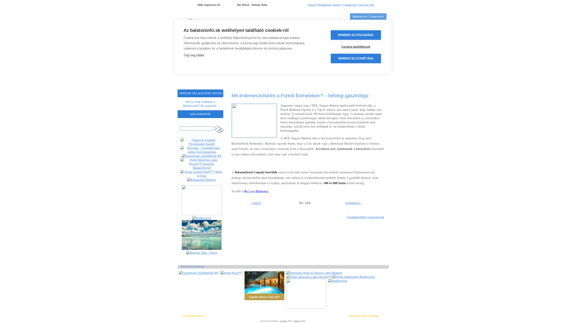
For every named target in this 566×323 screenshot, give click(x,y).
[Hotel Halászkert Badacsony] (353, 277)
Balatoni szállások (242, 78)
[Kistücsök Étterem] (201, 180)
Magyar (381, 4)
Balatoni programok (205, 78)
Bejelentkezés (360, 16)
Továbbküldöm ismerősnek (365, 217)
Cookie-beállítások (356, 46)
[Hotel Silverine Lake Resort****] (309, 277)
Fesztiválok (347, 78)
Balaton (337, 5)
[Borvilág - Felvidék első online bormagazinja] (201, 152)
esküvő (297, 321)
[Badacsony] (201, 218)
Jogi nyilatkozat (284, 316)
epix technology (370, 316)
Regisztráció (377, 16)
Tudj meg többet (194, 55)
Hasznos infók (366, 5)
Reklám (299, 316)
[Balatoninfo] (337, 281)
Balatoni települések (315, 78)
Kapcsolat (370, 78)
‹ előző (256, 203)
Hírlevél (312, 5)
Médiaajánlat (324, 5)
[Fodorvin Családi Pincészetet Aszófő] (201, 144)
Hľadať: (184, 124)
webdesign (354, 316)
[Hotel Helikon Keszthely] (202, 248)
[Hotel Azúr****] (231, 273)
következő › (354, 203)
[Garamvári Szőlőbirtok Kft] (201, 156)
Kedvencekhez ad (264, 316)
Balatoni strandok (277, 78)
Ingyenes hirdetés (243, 316)
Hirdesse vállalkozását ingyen (200, 93)
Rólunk (309, 316)
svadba (283, 321)
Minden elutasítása (356, 58)
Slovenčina (386, 4)
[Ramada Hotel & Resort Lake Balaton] (314, 273)
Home (182, 77)
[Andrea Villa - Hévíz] (201, 252)
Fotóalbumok (350, 5)
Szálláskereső (200, 114)
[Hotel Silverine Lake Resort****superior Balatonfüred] (201, 168)
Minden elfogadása (355, 35)
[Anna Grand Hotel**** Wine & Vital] (201, 176)
